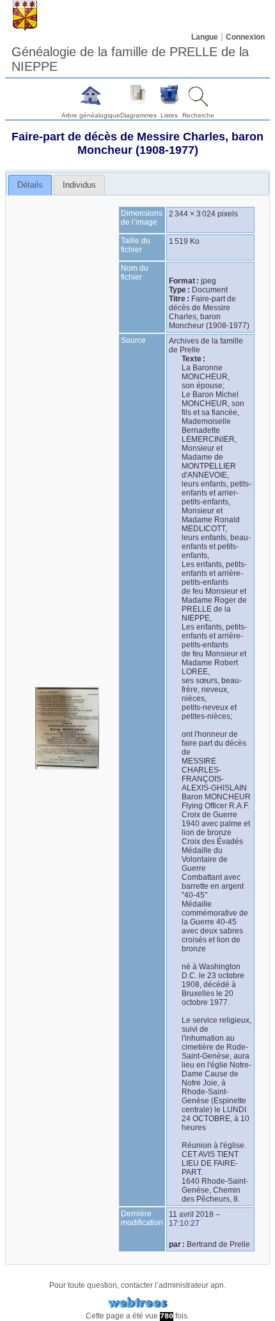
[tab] (30, 185)
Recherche (198, 115)
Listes (169, 115)
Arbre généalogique (90, 115)
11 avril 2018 (191, 1214)
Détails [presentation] (30, 185)
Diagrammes (138, 115)
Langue (204, 37)
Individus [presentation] (79, 185)
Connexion (245, 37)
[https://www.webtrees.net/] (137, 1303)
